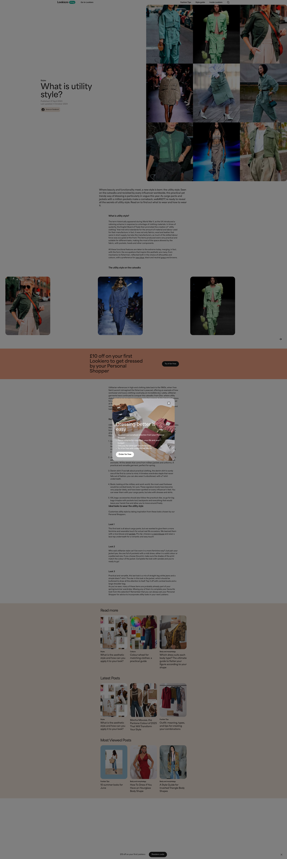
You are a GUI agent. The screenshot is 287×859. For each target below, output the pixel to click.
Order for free (125, 454)
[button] (168, 403)
